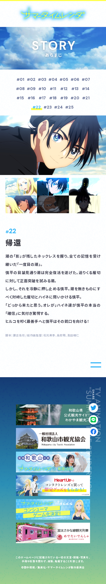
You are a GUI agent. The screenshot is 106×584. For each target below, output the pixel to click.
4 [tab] (21, 204)
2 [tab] (53, 187)
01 (22, 79)
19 (66, 98)
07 (87, 79)
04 (54, 79)
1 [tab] (21, 187)
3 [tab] (85, 187)
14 (87, 88)
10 (44, 88)
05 (65, 79)
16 (33, 98)
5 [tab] (53, 204)
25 (71, 107)
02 (33, 79)
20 (76, 98)
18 (54, 98)
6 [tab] (85, 204)
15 (22, 98)
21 (87, 98)
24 (60, 107)
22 (38, 107)
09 (33, 88)
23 (49, 107)
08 (22, 88)
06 (76, 79)
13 (76, 88)
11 (54, 88)
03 (43, 79)
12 (66, 88)
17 (44, 98)
